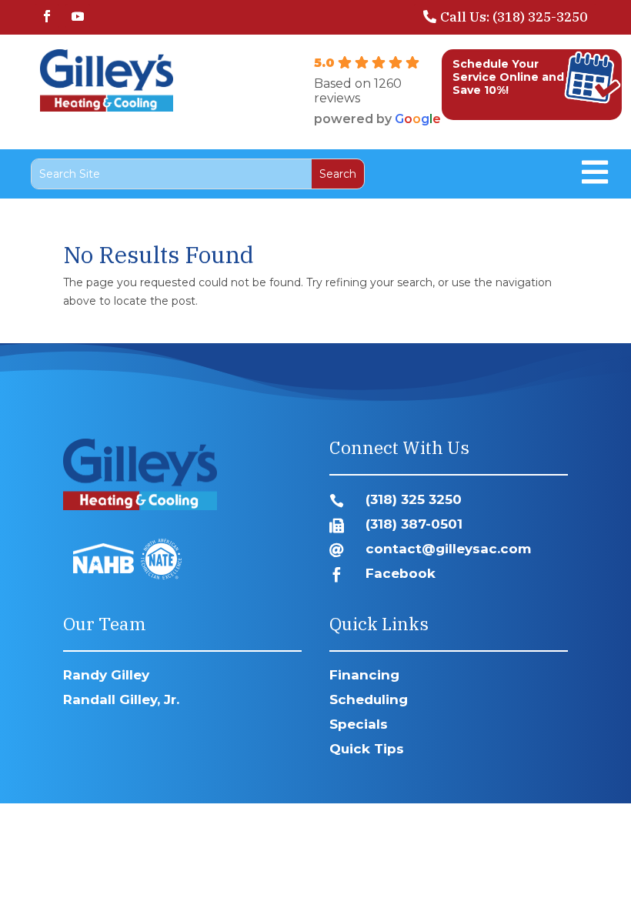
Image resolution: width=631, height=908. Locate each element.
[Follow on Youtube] (77, 16)
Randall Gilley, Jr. (121, 699)
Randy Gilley (106, 675)
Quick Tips (366, 748)
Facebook (401, 573)
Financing (364, 675)
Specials (358, 724)
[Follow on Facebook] (47, 16)
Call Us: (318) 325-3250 (513, 16)
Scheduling (368, 699)
